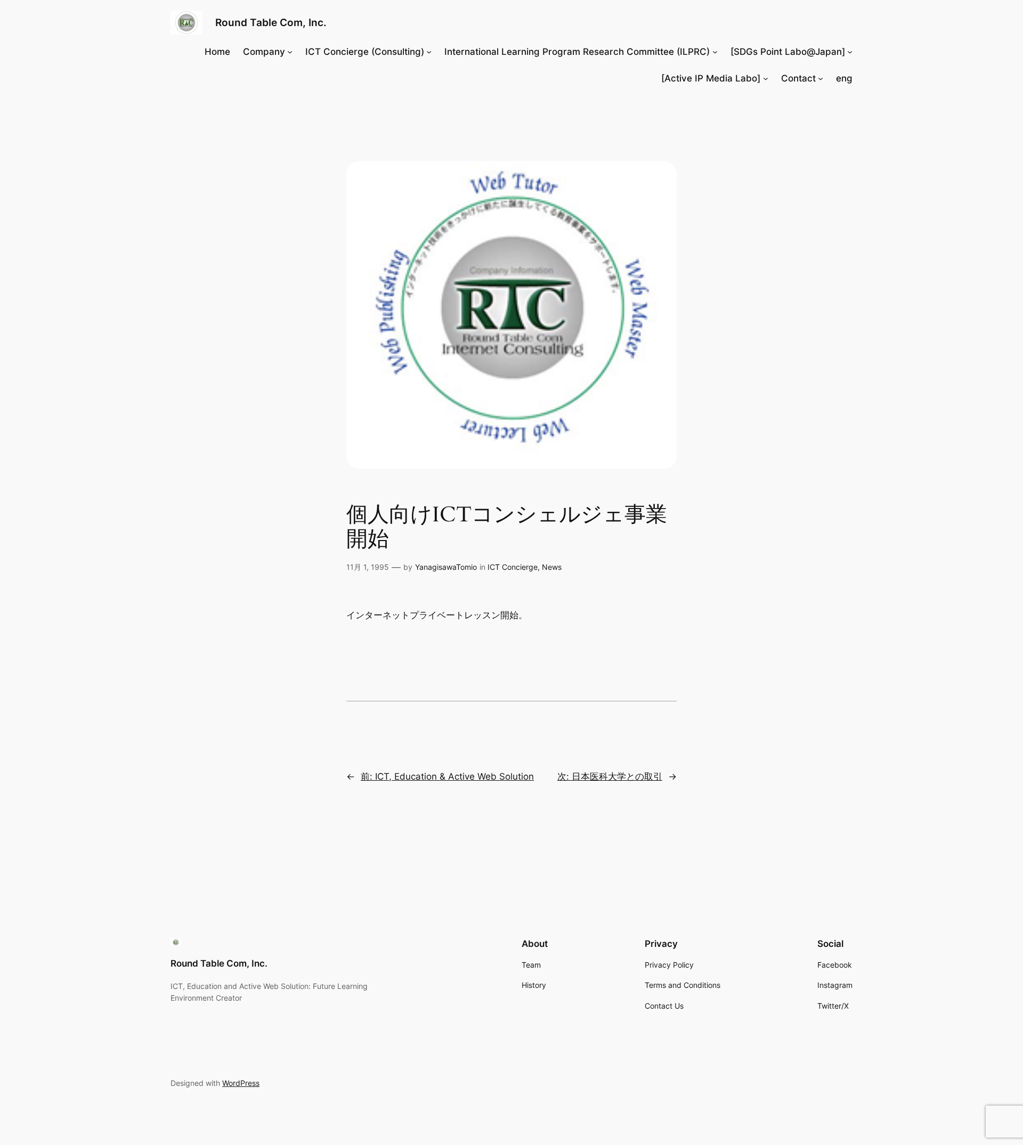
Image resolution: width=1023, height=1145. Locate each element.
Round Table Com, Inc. (271, 22)
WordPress (240, 1082)
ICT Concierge (513, 566)
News (552, 566)
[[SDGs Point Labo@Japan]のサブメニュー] (849, 51)
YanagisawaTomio (446, 566)
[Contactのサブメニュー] (820, 78)
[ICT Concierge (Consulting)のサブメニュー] (429, 51)
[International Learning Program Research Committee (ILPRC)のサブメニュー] (715, 51)
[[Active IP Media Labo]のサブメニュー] (765, 78)
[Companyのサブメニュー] (290, 51)
